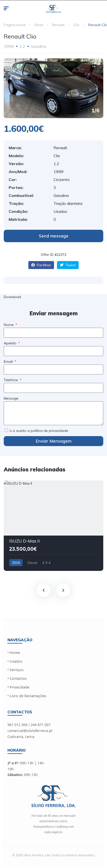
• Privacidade (18, 687)
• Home (13, 652)
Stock (38, 25)
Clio (76, 25)
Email (9, 361)
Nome (9, 324)
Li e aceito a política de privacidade (39, 430)
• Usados (14, 661)
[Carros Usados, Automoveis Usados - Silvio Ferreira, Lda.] (53, 9)
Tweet (70, 265)
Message (11, 398)
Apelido (10, 343)
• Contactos (17, 678)
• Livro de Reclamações (26, 695)
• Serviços (15, 669)
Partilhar (43, 265)
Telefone (11, 380)
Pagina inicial (14, 25)
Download (12, 297)
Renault (58, 25)
